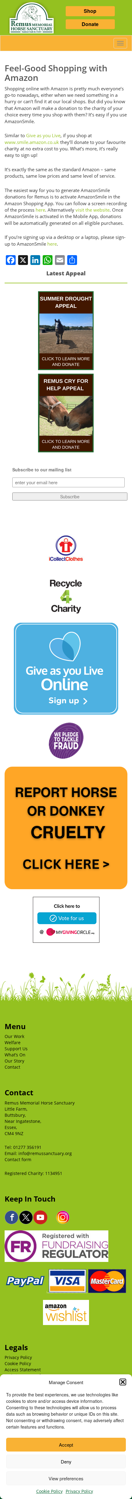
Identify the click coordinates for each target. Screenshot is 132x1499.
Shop (90, 10)
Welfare (13, 1042)
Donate (90, 24)
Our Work (14, 1036)
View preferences (66, 1478)
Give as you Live (43, 135)
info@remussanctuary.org (45, 1153)
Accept (66, 1444)
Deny (66, 1461)
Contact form (18, 1159)
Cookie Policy (49, 1491)
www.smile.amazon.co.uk (32, 142)
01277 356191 (27, 1147)
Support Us (16, 1049)
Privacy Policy (79, 1491)
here (40, 210)
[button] (123, 1382)
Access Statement (23, 1370)
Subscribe (70, 496)
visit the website (93, 210)
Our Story (14, 1061)
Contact (12, 1067)
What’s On (15, 1055)
